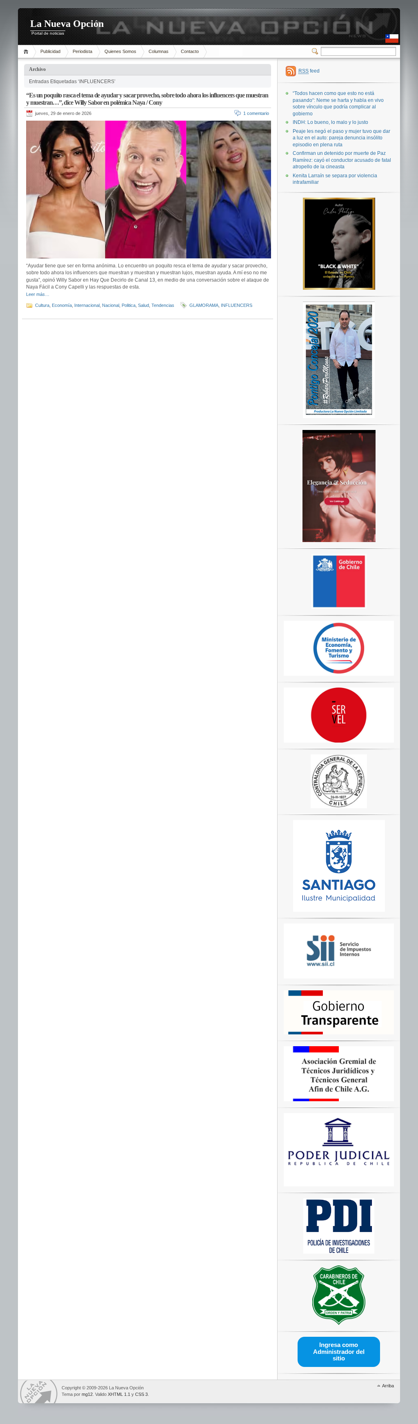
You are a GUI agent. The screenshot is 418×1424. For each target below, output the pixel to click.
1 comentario (256, 113)
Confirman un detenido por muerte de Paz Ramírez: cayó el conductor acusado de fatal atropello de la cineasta (342, 160)
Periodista (82, 51)
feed (309, 71)
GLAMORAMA (203, 305)
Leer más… (37, 294)
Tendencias (162, 305)
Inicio (27, 51)
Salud (143, 305)
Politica (129, 305)
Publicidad (50, 51)
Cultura (42, 305)
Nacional (110, 305)
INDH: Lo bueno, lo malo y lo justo (330, 122)
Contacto (190, 51)
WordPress (39, 1391)
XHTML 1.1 (119, 1394)
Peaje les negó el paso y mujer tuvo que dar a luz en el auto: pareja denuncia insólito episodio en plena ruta (341, 138)
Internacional (87, 305)
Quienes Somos (120, 51)
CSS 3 (141, 1394)
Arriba (388, 1385)
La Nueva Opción (67, 23)
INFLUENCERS (236, 305)
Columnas (159, 51)
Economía (62, 305)
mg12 (87, 1394)
